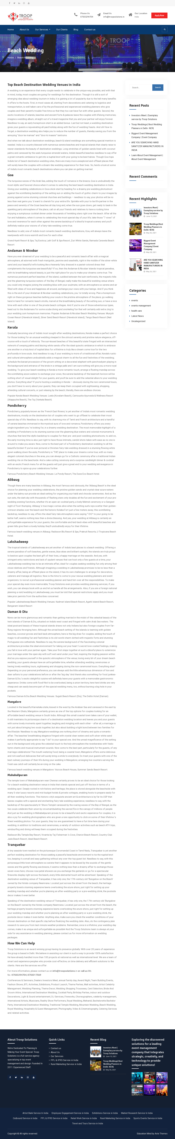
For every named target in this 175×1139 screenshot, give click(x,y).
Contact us (89, 29)
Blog (76, 29)
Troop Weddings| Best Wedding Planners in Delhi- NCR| (153, 227)
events (134, 300)
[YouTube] (33, 1077)
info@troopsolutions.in (113, 17)
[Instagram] (27, 1077)
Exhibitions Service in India (105, 1113)
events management (141, 305)
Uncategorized (138, 321)
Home (11, 29)
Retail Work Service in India (84, 1118)
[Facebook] (10, 1077)
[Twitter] (16, 1077)
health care (136, 311)
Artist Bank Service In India (35, 1113)
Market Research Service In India (137, 1113)
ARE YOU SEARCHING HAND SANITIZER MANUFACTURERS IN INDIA (147, 146)
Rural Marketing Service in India (66, 1064)
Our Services (41, 29)
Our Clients (62, 29)
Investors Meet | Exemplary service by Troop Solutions (153, 210)
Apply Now (159, 15)
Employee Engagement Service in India (70, 1113)
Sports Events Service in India (147, 1118)
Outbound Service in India (25, 1118)
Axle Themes (161, 1133)
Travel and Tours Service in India (87, 1123)
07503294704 (86, 17)
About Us (24, 29)
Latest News (137, 316)
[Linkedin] (21, 1077)
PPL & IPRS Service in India (64, 1060)
